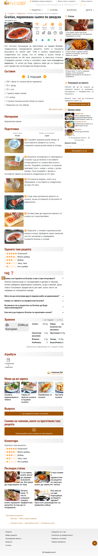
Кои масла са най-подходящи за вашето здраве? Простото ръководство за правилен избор (48, 497)
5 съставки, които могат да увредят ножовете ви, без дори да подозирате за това (18, 478)
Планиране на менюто (78, 104)
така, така (22, 263)
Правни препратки (59, 542)
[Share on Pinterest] (61, 40)
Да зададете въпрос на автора (35, 414)
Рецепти (36, 10)
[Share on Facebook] (36, 40)
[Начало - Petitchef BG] (5, 13)
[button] (6, 32)
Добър (20, 260)
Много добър (23, 257)
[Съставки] (3, 278)
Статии (53, 10)
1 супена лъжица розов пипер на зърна (25, 101)
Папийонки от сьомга (45, 396)
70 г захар (11, 85)
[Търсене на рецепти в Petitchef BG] (81, 4)
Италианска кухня (48, 523)
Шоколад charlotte (82, 131)
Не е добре (22, 266)
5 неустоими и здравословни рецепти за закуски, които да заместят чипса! (49, 478)
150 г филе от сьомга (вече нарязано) (24, 81)
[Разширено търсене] (84, 5)
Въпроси (72, 10)
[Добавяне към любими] (37, 33)
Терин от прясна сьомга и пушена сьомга (28, 398)
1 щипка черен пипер (16, 93)
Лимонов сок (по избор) (17, 105)
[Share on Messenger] (42, 40)
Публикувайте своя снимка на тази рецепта (34, 433)
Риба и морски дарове (28, 518)
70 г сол (10, 89)
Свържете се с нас (59, 532)
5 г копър (10, 97)
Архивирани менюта (78, 138)
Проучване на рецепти (14, 515)
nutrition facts (56, 109)
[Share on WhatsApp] (48, 40)
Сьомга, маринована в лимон (11, 397)
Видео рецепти (11, 535)
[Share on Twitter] (54, 40)
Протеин (14, 518)
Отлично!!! (22, 253)
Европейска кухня (32, 523)
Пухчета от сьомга (60, 396)
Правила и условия (59, 538)
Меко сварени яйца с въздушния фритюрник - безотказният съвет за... (84, 117)
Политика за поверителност (62, 535)
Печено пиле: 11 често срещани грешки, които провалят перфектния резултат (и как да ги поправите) (18, 499)
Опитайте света (17, 523)
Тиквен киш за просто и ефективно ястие (84, 124)
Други (88, 10)
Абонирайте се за (79, 151)
